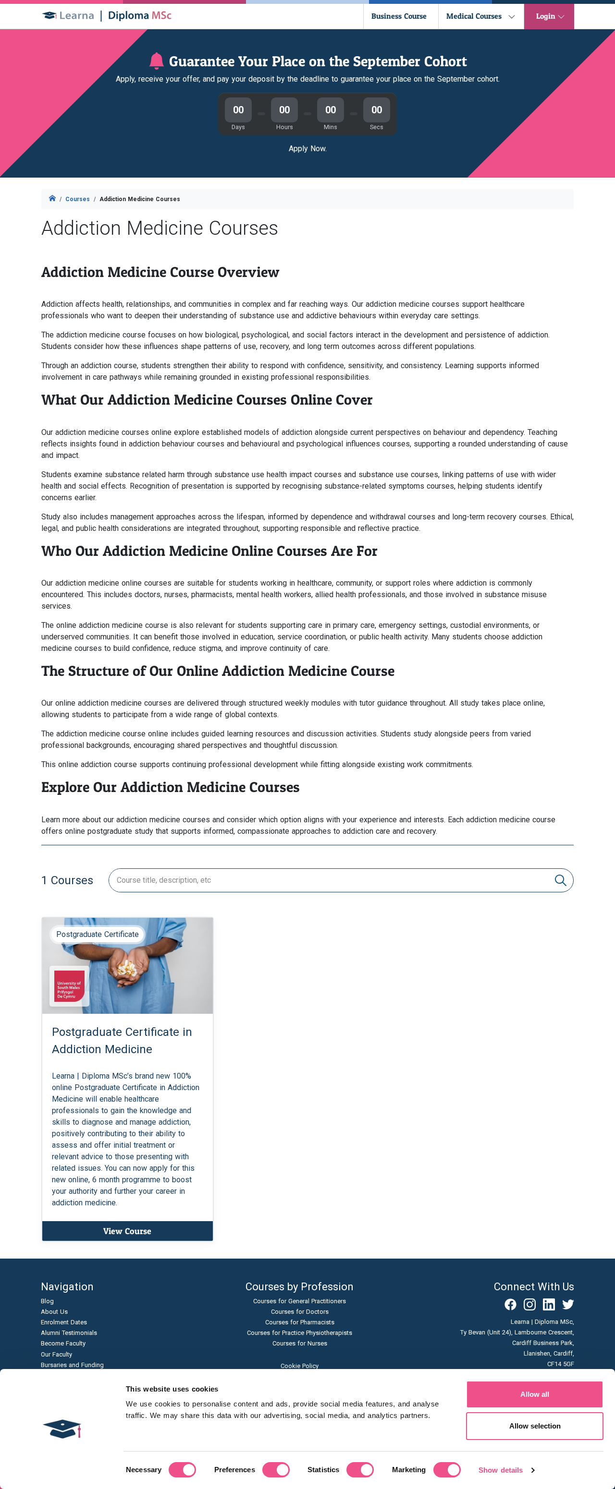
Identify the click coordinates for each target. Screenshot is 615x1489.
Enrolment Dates (64, 1322)
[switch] (276, 1469)
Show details (501, 1470)
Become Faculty (63, 1343)
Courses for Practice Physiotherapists (299, 1332)
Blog (47, 1301)
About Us (54, 1311)
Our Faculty (56, 1354)
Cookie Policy (300, 1365)
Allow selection (535, 1426)
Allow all (534, 1394)
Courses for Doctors (300, 1311)
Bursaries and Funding (72, 1365)
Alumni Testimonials (69, 1332)
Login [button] (545, 16)
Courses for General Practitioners (299, 1301)
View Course (127, 1231)
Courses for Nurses (299, 1343)
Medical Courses (474, 16)
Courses (77, 199)
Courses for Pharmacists (299, 1322)
